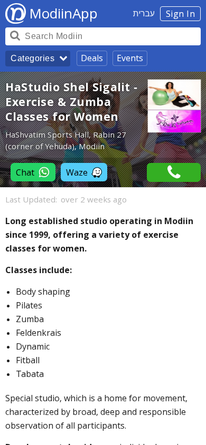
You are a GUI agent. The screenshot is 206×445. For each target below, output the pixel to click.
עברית (144, 13)
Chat (25, 172)
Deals (92, 58)
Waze (77, 172)
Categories (32, 58)
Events (130, 58)
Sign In (180, 13)
